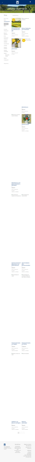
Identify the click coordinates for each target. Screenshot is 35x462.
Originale (5, 53)
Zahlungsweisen (17, 446)
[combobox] (17, 15)
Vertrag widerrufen (17, 452)
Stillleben (5, 58)
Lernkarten (5, 45)
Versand (24, 112)
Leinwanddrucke (6, 43)
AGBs (17, 449)
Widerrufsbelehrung (18, 448)
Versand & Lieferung (18, 447)
